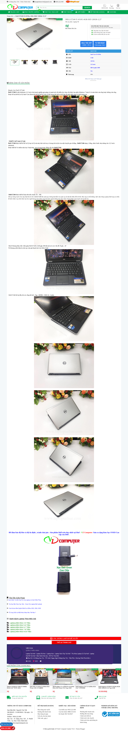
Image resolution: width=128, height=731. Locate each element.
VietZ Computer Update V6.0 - (66, 729)
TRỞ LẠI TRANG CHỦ (64, 642)
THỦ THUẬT (67, 12)
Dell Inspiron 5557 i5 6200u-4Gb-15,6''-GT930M (86, 687)
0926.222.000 (59, 2)
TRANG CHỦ (14, 12)
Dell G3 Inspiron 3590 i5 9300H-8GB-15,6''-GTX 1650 (17, 687)
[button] (118, 6)
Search (87, 8)
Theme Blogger (80, 729)
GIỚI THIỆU (81, 12)
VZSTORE (112, 12)
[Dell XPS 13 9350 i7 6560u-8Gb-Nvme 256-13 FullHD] (41, 677)
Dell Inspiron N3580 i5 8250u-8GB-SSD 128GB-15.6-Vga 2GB (109, 687)
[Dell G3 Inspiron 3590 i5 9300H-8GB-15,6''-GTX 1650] (18, 677)
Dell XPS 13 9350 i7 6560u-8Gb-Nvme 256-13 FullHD (40, 687)
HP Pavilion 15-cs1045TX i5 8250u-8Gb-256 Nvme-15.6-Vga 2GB (64, 687)
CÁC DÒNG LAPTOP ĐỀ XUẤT (65, 638)
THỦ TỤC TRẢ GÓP (51, 12)
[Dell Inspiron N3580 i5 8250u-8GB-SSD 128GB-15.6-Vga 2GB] (109, 677)
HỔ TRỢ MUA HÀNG (97, 12)
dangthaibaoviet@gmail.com (43, 2)
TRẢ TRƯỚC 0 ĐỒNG (31, 12)
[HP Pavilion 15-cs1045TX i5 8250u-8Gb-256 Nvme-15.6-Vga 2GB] (64, 677)
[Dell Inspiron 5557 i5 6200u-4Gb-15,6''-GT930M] (87, 677)
